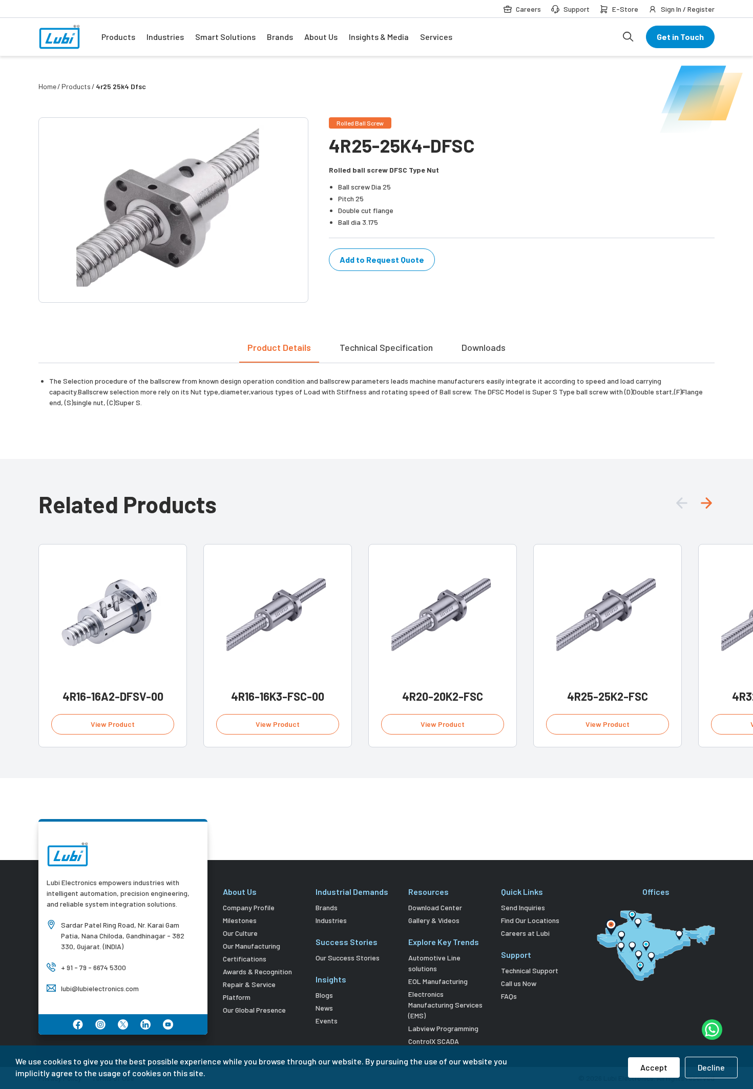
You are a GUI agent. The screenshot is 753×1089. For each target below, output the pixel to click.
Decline (711, 1067)
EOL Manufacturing (438, 981)
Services (436, 36)
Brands (280, 36)
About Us (321, 36)
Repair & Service (249, 984)
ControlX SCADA (433, 1041)
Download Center (435, 907)
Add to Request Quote (382, 259)
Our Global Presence (254, 1010)
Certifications (244, 958)
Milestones (240, 920)
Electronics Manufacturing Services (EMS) (445, 1005)
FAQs (509, 996)
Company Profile (249, 907)
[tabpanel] (376, 385)
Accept (653, 1067)
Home (47, 86)
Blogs (324, 995)
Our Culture (240, 933)
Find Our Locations (530, 920)
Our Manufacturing (251, 945)
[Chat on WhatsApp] (712, 1029)
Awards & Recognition (257, 971)
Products (118, 36)
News (324, 1007)
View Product (113, 724)
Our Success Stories (348, 957)
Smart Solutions (225, 36)
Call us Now (518, 983)
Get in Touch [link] (680, 36)
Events (327, 1020)
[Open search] (628, 37)
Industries (165, 36)
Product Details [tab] (279, 347)
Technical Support (529, 970)
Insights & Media (379, 36)
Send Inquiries (523, 907)
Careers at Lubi (525, 933)
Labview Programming (443, 1028)
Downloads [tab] (484, 347)
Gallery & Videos (433, 920)
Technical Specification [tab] (386, 347)
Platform (236, 997)
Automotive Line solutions (434, 963)
